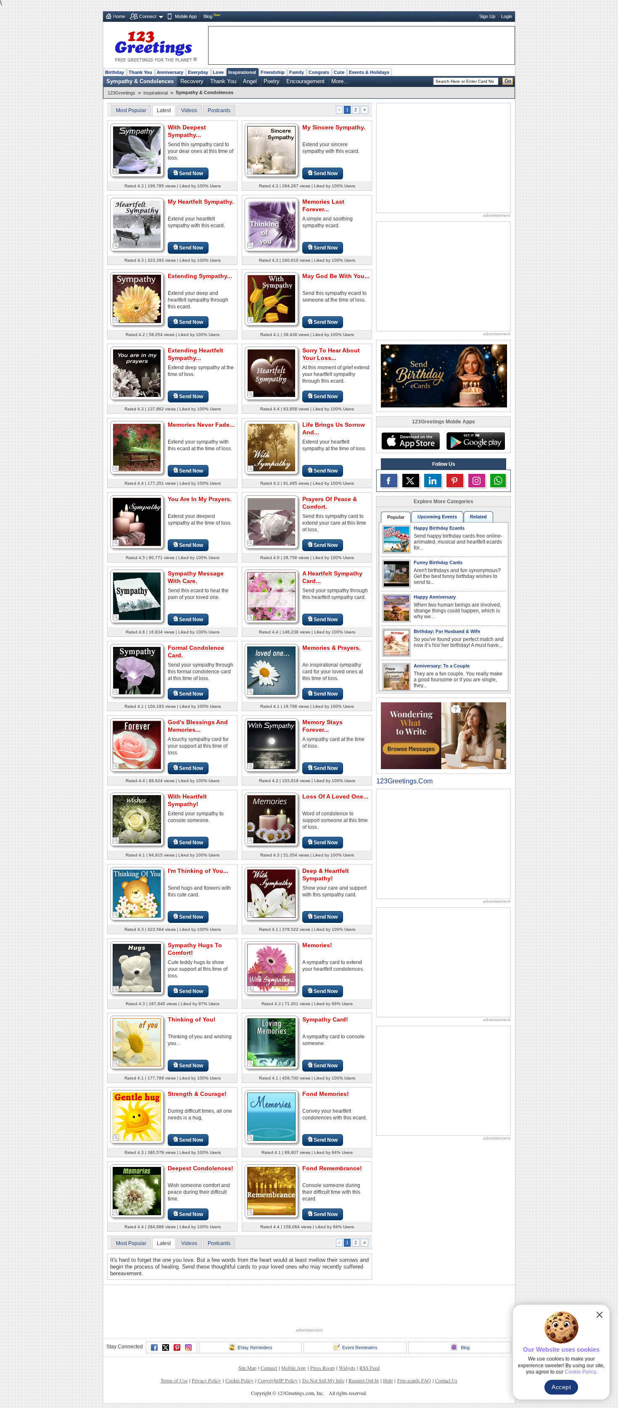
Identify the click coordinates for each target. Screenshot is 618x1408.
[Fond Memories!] (271, 1116)
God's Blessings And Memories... (198, 726)
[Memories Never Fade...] (137, 447)
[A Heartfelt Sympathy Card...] (271, 595)
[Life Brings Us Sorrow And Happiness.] (271, 447)
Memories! (317, 945)
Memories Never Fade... (201, 424)
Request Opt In (364, 1380)
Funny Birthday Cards (438, 562)
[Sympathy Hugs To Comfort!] (137, 967)
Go (507, 81)
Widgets (347, 1367)
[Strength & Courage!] (137, 1116)
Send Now (191, 173)
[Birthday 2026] (444, 375)
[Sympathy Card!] (271, 1041)
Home (119, 16)
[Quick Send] (116, 171)
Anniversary (170, 72)
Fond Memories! (325, 1093)
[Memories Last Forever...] (271, 224)
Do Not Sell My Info (323, 1380)
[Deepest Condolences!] (137, 1190)
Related (478, 516)
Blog (207, 16)
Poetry (272, 81)
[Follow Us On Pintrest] (454, 480)
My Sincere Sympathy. (333, 127)
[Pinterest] (177, 1347)
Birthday (114, 72)
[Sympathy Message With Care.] (137, 595)
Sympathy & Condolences (140, 81)
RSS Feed (369, 1367)
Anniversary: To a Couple (442, 665)
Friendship (273, 72)
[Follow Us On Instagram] (476, 480)
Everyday (198, 72)
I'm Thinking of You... (198, 870)
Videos (189, 110)
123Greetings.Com (404, 781)
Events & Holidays (369, 72)
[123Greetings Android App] (475, 441)
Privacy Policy (206, 1380)
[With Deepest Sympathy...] (137, 149)
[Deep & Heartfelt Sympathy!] (271, 893)
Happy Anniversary (435, 596)
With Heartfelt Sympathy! (187, 800)
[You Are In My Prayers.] (137, 521)
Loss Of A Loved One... (335, 796)
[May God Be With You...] (271, 298)
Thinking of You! (192, 1019)
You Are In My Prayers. (200, 499)
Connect (147, 16)
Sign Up (487, 16)
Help (388, 1380)
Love (218, 72)
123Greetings (121, 92)
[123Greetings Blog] (443, 735)
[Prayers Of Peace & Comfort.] (271, 521)
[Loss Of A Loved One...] (271, 818)
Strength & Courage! (197, 1093)
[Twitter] (165, 1347)
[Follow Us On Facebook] (388, 480)
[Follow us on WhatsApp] (498, 480)
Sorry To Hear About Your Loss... (331, 354)
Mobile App (186, 16)
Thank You (140, 72)
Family (296, 72)
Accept (561, 1387)
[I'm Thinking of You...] (137, 893)
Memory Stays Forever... (322, 726)
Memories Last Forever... (323, 205)
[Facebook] (154, 1347)
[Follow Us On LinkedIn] (432, 480)
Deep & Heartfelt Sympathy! (325, 874)
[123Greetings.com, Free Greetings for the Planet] (155, 45)
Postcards (219, 110)
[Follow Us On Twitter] (410, 480)
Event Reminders (360, 1347)
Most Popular (131, 110)
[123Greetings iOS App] (410, 441)
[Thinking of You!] (137, 1041)
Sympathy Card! (325, 1019)
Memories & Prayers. (331, 647)
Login (506, 16)
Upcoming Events (437, 516)
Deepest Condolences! (200, 1168)
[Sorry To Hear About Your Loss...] (271, 372)
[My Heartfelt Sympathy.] (137, 224)
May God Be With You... (336, 276)
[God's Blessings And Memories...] (137, 744)
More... (340, 81)
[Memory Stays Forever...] (271, 744)
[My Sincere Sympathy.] (271, 149)
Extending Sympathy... (200, 276)
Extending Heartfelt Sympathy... (195, 354)
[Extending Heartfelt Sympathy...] (137, 372)
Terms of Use (174, 1380)
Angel (250, 81)
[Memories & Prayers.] (271, 670)
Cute (339, 72)
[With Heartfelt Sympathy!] (137, 818)
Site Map (247, 1367)
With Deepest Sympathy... (187, 131)
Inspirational (242, 72)
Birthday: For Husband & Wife (447, 631)
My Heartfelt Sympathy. (201, 201)
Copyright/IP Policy (278, 1380)
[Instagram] (188, 1347)
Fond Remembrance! (332, 1168)
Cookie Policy (239, 1380)
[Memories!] (271, 967)
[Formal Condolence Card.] (137, 670)
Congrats (319, 72)
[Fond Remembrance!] (271, 1190)
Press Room (322, 1367)
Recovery (191, 81)
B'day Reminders (255, 1347)
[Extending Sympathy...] (137, 298)
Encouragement (305, 81)
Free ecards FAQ (414, 1380)
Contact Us (446, 1380)
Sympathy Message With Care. (196, 577)
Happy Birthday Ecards (439, 528)
